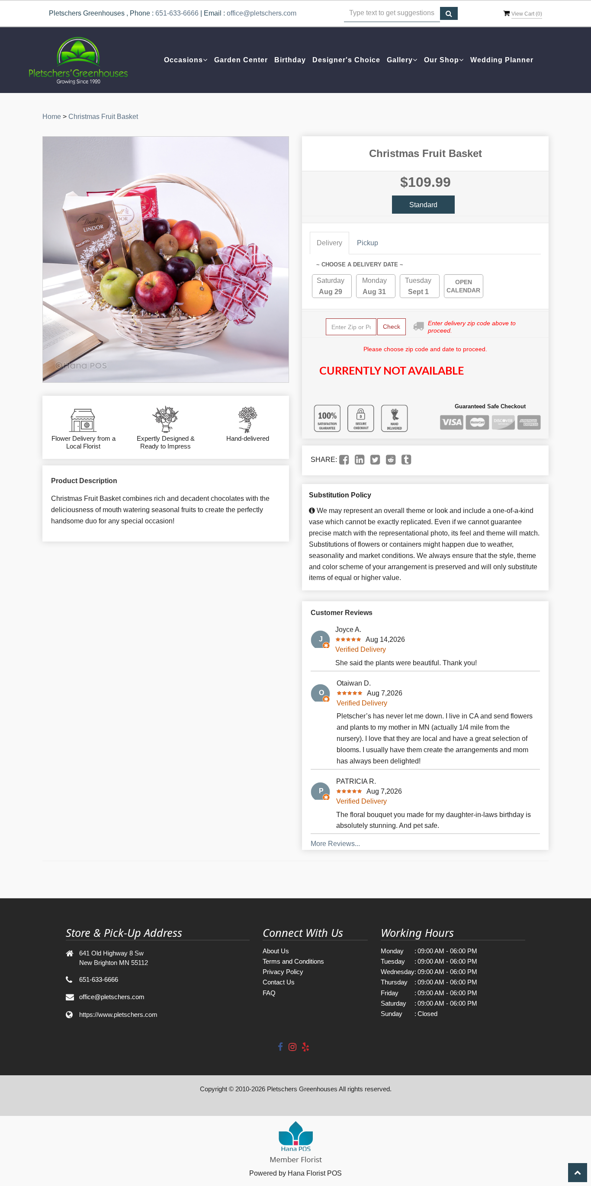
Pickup (367, 243)
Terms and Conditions (293, 961)
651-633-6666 (177, 13)
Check (391, 326)
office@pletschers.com (261, 13)
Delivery (329, 243)
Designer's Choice (346, 60)
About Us (276, 951)
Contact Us (279, 982)
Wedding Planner (501, 60)
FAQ (269, 993)
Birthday (290, 60)
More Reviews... (335, 843)
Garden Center (241, 60)
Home (51, 116)
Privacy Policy (283, 971)
